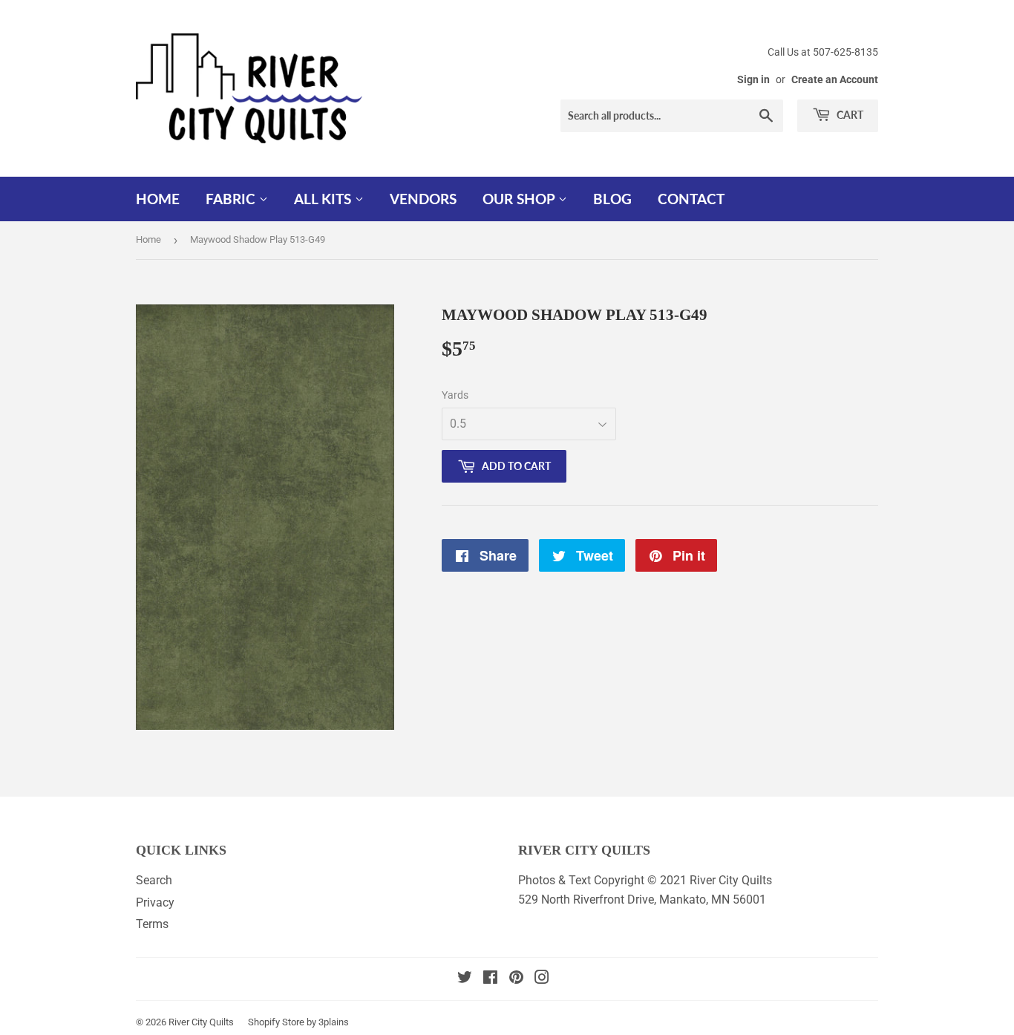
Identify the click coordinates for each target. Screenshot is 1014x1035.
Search (154, 880)
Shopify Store (276, 1022)
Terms (152, 924)
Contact (691, 198)
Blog (612, 198)
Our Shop (520, 198)
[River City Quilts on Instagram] (541, 979)
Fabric (232, 198)
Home (158, 198)
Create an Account (834, 79)
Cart (848, 114)
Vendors (423, 198)
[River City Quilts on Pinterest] (516, 979)
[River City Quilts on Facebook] (490, 979)
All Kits (324, 198)
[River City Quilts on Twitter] (464, 979)
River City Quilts (201, 1022)
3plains (333, 1022)
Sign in (753, 79)
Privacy (155, 902)
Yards (455, 395)
